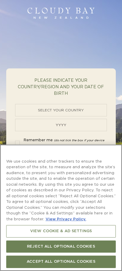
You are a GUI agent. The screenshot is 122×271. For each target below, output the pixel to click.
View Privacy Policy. (66, 219)
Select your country (61, 110)
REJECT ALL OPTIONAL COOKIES (61, 246)
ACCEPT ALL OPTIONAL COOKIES (61, 262)
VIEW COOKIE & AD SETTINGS (61, 231)
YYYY (61, 125)
